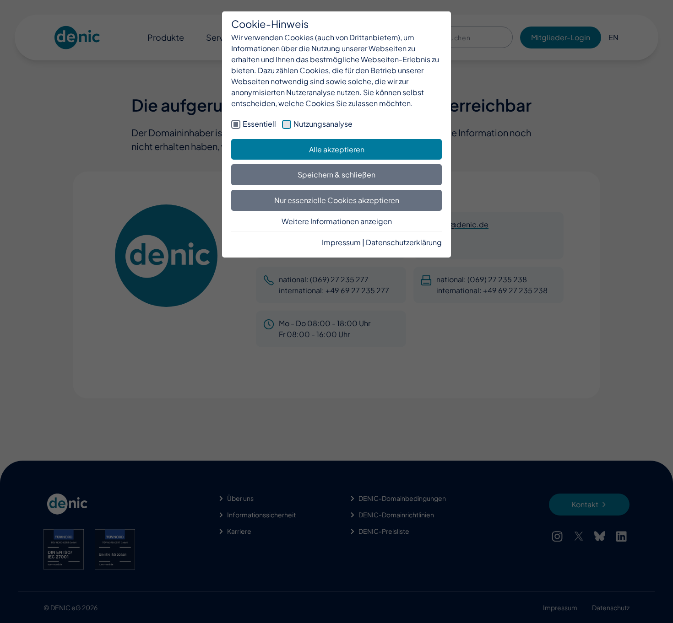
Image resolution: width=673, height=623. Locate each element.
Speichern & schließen (336, 174)
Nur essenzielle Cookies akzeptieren (336, 200)
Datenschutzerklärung (404, 242)
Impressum (341, 242)
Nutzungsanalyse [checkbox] (323, 124)
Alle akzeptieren (336, 149)
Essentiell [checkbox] (259, 124)
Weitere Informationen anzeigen (337, 221)
